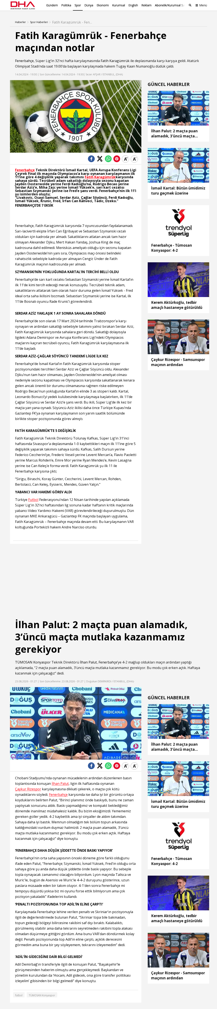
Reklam (146, 5)
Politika (66, 5)
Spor (78, 5)
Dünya (88, 5)
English (133, 5)
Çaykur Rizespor (28, 789)
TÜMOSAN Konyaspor (33, 662)
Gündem (52, 5)
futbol (18, 995)
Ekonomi (103, 5)
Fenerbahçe (24, 60)
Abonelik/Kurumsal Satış (171, 5)
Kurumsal (118, 5)
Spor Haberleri (39, 22)
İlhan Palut (88, 662)
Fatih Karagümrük (115, 60)
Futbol (33, 500)
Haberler (20, 22)
